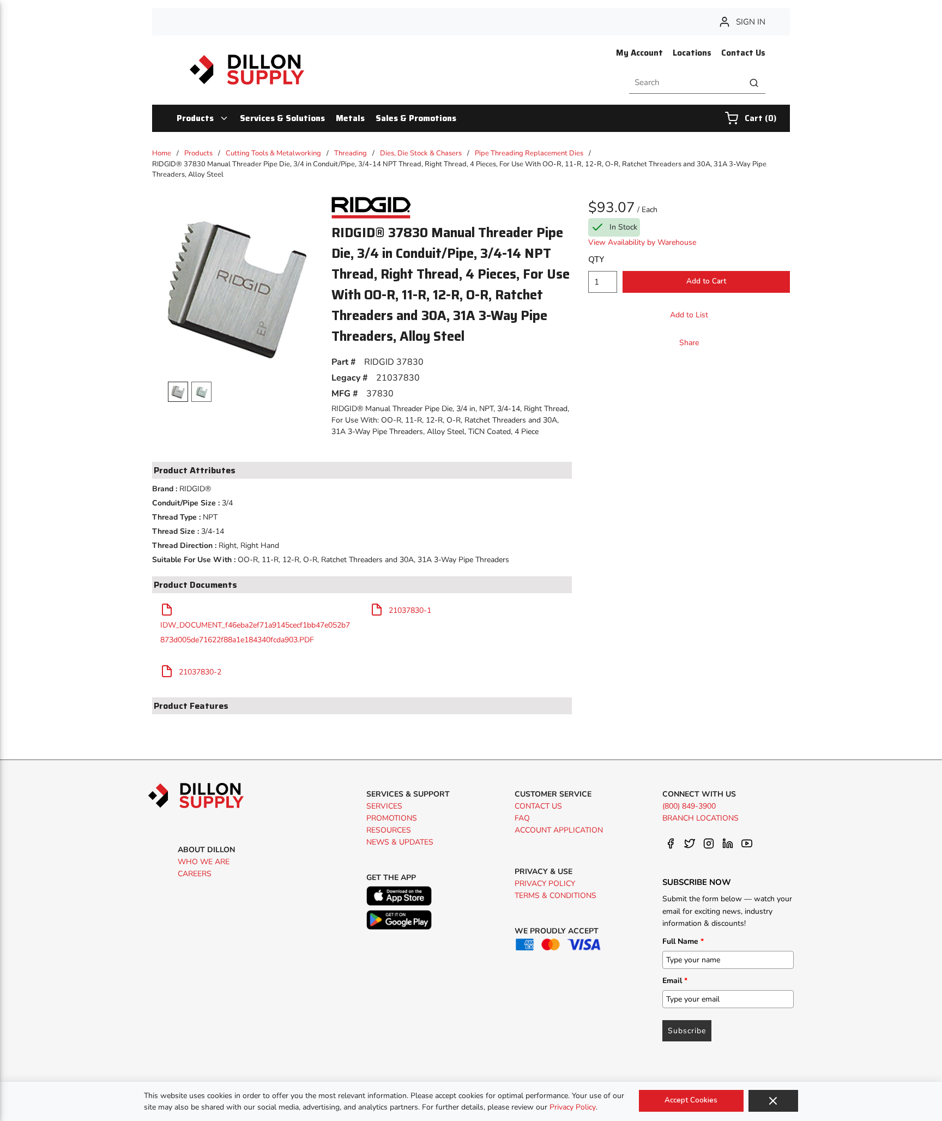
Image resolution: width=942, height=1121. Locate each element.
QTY (596, 259)
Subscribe (687, 1031)
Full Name (683, 941)
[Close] (773, 1101)
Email (674, 980)
